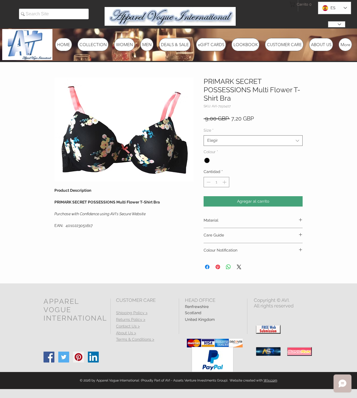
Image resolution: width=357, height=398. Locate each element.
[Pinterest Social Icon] (78, 357)
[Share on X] (239, 267)
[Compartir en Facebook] (207, 267)
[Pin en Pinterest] (217, 267)
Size (209, 130)
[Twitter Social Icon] (63, 357)
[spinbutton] (216, 182)
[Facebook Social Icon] (49, 357)
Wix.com (270, 380)
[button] (300, 4)
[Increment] (224, 182)
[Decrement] (207, 182)
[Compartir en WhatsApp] (228, 267)
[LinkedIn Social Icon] (93, 357)
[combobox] (253, 140)
